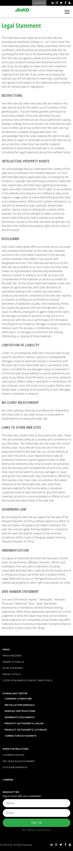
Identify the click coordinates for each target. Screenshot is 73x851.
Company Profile (13, 755)
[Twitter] (61, 3)
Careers (8, 779)
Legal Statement (13, 668)
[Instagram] (56, 3)
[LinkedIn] (52, 3)
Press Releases (12, 655)
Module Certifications (20, 711)
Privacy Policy (12, 674)
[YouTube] (69, 3)
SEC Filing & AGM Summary (19, 761)
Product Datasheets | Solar (24, 723)
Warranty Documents (19, 717)
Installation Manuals (20, 705)
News (6, 649)
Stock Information (15, 767)
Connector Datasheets (20, 735)
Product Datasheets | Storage (26, 729)
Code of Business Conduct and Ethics (27, 680)
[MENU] (68, 11)
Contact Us (39, 3)
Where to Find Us (13, 661)
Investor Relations (16, 748)
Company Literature (18, 698)
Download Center (15, 693)
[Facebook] (65, 3)
